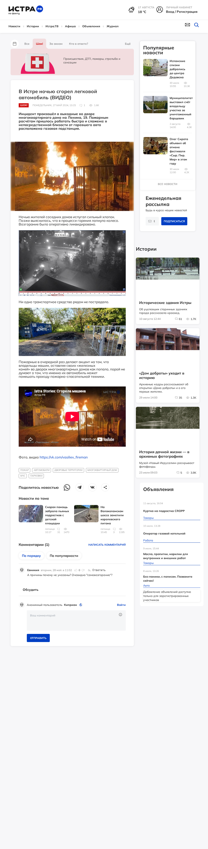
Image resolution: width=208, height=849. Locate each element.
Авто (146, 585)
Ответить (99, 570)
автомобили (42, 470)
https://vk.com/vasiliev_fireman (64, 457)
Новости (14, 26)
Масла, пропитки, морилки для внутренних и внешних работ (165, 556)
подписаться (174, 221)
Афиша (70, 26)
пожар (24, 470)
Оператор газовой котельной (164, 533)
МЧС (22, 475)
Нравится (76, 570)
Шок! (39, 44)
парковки (36, 475)
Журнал (113, 26)
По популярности (64, 556)
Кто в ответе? (78, 44)
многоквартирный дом (102, 470)
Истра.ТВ (52, 26)
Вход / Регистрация (181, 12)
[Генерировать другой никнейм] (81, 605)
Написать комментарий (107, 544)
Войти (121, 605)
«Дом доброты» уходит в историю (161, 375)
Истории (33, 26)
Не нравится (82, 570)
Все (26, 44)
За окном (56, 44)
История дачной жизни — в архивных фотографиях (164, 454)
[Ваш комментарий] (76, 620)
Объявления (91, 26)
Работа (148, 540)
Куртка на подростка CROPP (164, 511)
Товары (148, 518)
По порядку (31, 556)
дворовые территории (68, 470)
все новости (167, 184)
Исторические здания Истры (165, 302)
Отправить (38, 638)
